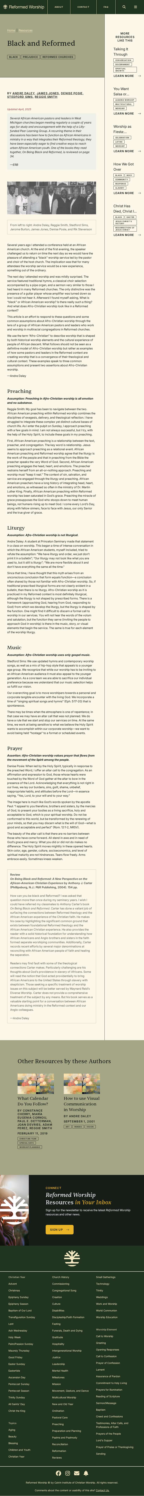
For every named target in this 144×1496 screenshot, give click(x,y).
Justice (56, 1357)
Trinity (99, 1290)
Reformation (59, 1450)
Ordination (58, 1410)
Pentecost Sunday (19, 1384)
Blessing (13, 1443)
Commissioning (60, 1283)
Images (78, 1127)
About (59, 7)
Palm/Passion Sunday (20, 1343)
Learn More (124, 76)
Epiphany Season (18, 1303)
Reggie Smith (46, 97)
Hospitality (58, 1343)
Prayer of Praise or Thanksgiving (114, 1447)
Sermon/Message (106, 1403)
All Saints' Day (16, 1404)
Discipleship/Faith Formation (68, 1317)
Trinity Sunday (16, 1397)
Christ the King (16, 1410)
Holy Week (14, 1337)
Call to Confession (106, 1356)
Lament (100, 1369)
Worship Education (106, 1317)
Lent (11, 1323)
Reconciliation (60, 1444)
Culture (56, 1303)
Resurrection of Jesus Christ (125, 229)
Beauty (12, 1436)
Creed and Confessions (109, 1416)
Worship (120, 108)
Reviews (57, 1457)
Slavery (120, 188)
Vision (90, 1127)
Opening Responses (107, 1349)
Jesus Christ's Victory (123, 222)
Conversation (123, 60)
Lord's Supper (104, 1440)
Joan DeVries (29, 1124)
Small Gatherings (105, 1277)
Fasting (56, 1323)
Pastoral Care (60, 1417)
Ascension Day (16, 1377)
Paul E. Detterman (34, 1121)
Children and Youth (19, 1449)
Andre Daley (23, 93)
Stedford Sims (20, 97)
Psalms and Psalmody (64, 1437)
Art (68, 1127)
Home (11, 30)
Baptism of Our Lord (20, 1310)
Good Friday (15, 1357)
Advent (12, 1283)
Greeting (101, 1342)
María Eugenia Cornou (32, 1115)
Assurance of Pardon (108, 1376)
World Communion (106, 1310)
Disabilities (58, 1310)
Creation (57, 1297)
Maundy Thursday (19, 1350)
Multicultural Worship (64, 1397)
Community (121, 179)
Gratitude (57, 1337)
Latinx (119, 142)
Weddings (102, 1297)
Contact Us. (102, 1490)
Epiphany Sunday (18, 1297)
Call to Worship (104, 1336)
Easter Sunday (16, 1363)
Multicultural (123, 104)
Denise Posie (72, 93)
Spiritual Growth (120, 70)
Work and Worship (106, 1303)
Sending (101, 1453)
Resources (25, 30)
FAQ (106, 7)
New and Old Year (62, 1404)
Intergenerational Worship (67, 1350)
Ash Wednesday (17, 1330)
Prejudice (30, 56)
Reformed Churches (57, 56)
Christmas (14, 1290)
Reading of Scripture (108, 1396)
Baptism (100, 1409)
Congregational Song (64, 1290)
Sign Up (57, 1229)
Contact (83, 7)
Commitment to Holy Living (111, 1382)
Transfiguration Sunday (21, 1317)
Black (13, 56)
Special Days (26, 1143)
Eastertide (14, 1370)
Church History (60, 1277)
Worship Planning (29, 1147)
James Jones (48, 93)
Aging (11, 1429)
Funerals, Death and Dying (67, 1330)
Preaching (58, 1424)
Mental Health (60, 1370)
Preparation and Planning (66, 1430)
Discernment (122, 64)
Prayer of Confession (108, 1362)
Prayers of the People (108, 1433)
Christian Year (28, 1139)
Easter (131, 217)
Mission (56, 1384)
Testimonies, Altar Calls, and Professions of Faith (112, 1425)
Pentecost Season (18, 1390)
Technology (102, 1283)
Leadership (58, 1363)
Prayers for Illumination (109, 1389)
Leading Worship (124, 100)
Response (120, 184)
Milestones (58, 1377)
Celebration (122, 138)
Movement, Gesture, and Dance (70, 1390)
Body (129, 175)
